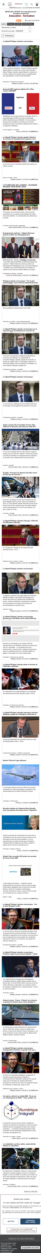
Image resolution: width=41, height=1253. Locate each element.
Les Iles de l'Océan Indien (13, 275)
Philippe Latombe (17, 83)
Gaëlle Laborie (16, 1138)
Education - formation (21, 15)
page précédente (33, 20)
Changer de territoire (33, 7)
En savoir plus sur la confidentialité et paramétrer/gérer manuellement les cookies (21, 1230)
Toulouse (18, 802)
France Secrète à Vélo (14, 467)
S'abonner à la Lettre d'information (21, 1239)
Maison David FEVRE (15, 227)
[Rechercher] (31, 4)
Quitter (11, 1221)
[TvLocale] (19, 4)
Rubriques (9, 36)
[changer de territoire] (26, 4)
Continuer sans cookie (30, 1221)
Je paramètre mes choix (30, 1248)
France (18, 131)
